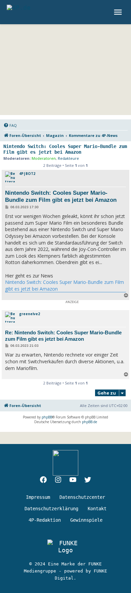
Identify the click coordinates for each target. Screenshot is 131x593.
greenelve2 (29, 314)
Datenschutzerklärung (51, 508)
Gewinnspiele (86, 520)
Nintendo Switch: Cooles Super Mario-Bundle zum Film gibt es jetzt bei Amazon (65, 149)
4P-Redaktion (45, 520)
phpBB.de (89, 421)
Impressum (38, 497)
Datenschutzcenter (82, 497)
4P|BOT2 (27, 174)
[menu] (119, 12)
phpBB (47, 417)
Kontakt (97, 508)
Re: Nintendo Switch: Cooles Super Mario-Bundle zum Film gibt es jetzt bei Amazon (63, 336)
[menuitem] (10, 125)
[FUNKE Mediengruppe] (65, 547)
